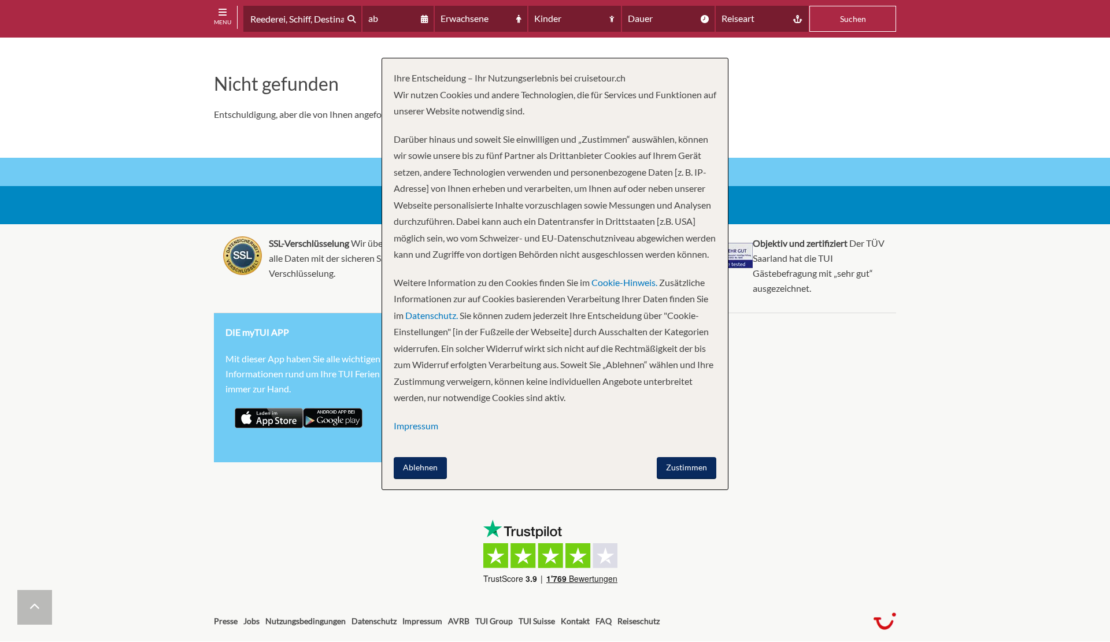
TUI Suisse (537, 621)
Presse (226, 621)
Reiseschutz (638, 621)
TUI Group (494, 621)
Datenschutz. (431, 315)
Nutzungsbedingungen (305, 621)
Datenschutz (374, 621)
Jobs (251, 621)
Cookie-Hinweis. (623, 282)
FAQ (603, 621)
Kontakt (575, 621)
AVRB (458, 621)
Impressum (422, 621)
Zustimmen (686, 467)
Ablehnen (420, 467)
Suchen (853, 19)
